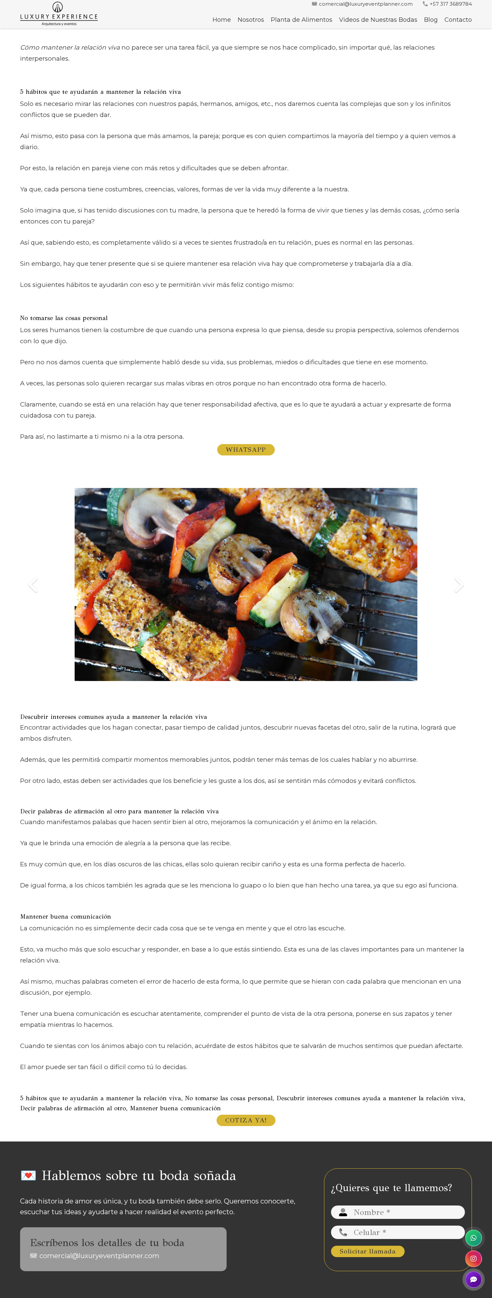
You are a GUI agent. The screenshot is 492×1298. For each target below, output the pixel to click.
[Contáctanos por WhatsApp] (473, 1238)
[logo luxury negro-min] (59, 14)
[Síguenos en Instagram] (473, 1258)
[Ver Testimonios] (473, 1279)
